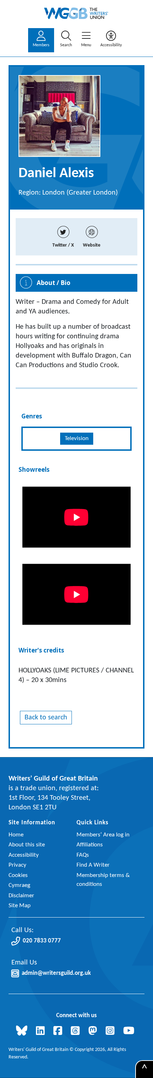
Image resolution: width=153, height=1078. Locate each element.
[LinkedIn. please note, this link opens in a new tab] (42, 1031)
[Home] (76, 13)
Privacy (17, 865)
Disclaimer (21, 896)
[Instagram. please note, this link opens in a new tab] (111, 1031)
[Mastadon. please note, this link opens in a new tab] (94, 1031)
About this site (27, 845)
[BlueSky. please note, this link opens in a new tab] (23, 1031)
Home (16, 835)
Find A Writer (93, 865)
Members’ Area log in (103, 835)
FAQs (82, 855)
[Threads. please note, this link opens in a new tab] (76, 1031)
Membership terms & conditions (103, 880)
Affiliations (89, 845)
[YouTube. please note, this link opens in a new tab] (130, 1031)
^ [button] (144, 1069)
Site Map (20, 906)
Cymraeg (19, 885)
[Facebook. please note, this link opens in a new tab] (59, 1031)
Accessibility (24, 855)
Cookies (18, 875)
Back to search (46, 717)
